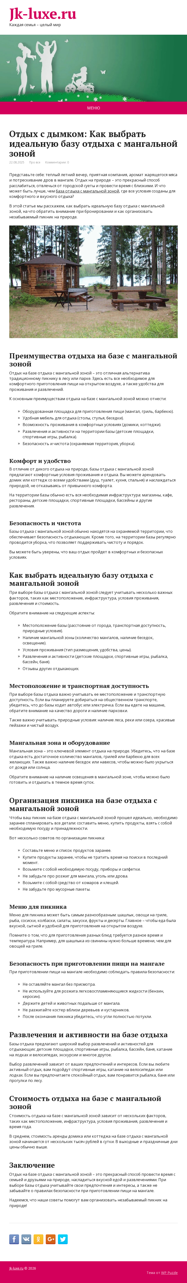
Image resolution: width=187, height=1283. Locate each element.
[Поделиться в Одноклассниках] (38, 1239)
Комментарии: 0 (57, 162)
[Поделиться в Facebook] (14, 1239)
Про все (34, 162)
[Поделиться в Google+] (51, 1239)
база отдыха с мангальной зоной (87, 191)
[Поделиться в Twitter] (63, 1239)
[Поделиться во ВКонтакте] (26, 1239)
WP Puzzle (169, 1272)
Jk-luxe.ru (42, 13)
